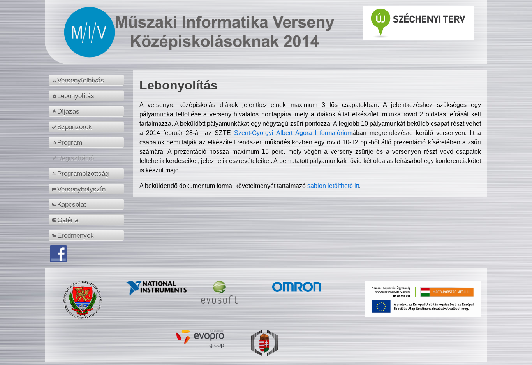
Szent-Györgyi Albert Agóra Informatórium (293, 133)
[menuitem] (87, 80)
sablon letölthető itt (333, 185)
